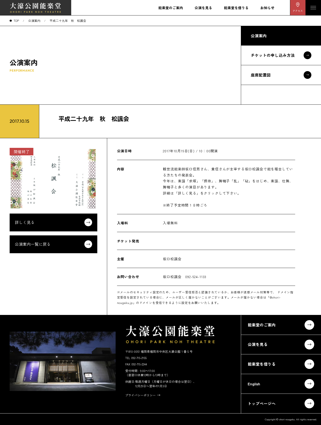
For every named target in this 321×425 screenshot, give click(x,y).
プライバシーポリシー (140, 395)
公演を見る (203, 7)
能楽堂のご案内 (170, 7)
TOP (16, 21)
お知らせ (267, 7)
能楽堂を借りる (236, 7)
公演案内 (34, 21)
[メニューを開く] (313, 7)
